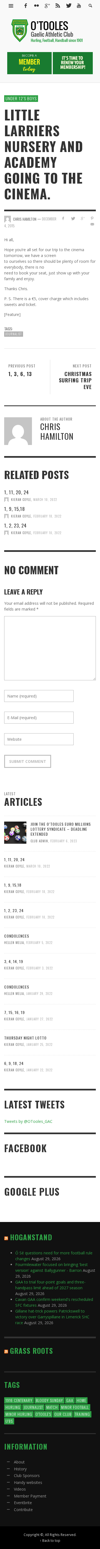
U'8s (9, 1421)
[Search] (11, 5)
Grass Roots (31, 1350)
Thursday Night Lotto (25, 1038)
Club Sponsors (27, 1475)
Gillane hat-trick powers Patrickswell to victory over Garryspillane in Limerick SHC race (52, 1316)
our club (62, 1414)
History (20, 1468)
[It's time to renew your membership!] (73, 62)
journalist (13, 334)
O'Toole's (43, 1414)
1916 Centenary (19, 1400)
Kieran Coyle (21, 499)
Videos (20, 1489)
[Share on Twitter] (73, 218)
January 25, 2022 (39, 1044)
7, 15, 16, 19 (14, 1012)
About (19, 1462)
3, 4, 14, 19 (13, 961)
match (52, 1407)
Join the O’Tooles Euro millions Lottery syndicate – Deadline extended (61, 829)
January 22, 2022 (39, 1070)
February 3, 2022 (39, 968)
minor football (75, 1407)
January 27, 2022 (39, 1019)
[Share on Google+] (82, 218)
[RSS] (57, 5)
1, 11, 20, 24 (16, 492)
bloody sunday (49, 1400)
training (82, 1414)
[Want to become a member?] (30, 62)
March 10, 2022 (45, 499)
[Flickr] (36, 5)
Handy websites (28, 1482)
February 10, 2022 (47, 533)
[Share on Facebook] (63, 218)
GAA (69, 1400)
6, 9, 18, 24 (14, 1063)
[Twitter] (68, 5)
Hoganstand (31, 1237)
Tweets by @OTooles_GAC (28, 1121)
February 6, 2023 (63, 840)
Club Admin (39, 840)
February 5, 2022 (39, 942)
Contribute (23, 1509)
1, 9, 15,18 (14, 508)
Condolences (16, 936)
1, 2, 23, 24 (15, 525)
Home (81, 1400)
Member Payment (30, 1496)
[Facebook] (25, 5)
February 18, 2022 (47, 516)
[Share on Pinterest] (92, 218)
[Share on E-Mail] (92, 224)
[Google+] (47, 5)
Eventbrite (23, 1502)
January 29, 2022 (39, 993)
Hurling (13, 1407)
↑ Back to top (50, 1540)
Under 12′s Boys (21, 98)
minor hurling (19, 1414)
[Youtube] (79, 5)
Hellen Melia (14, 942)
